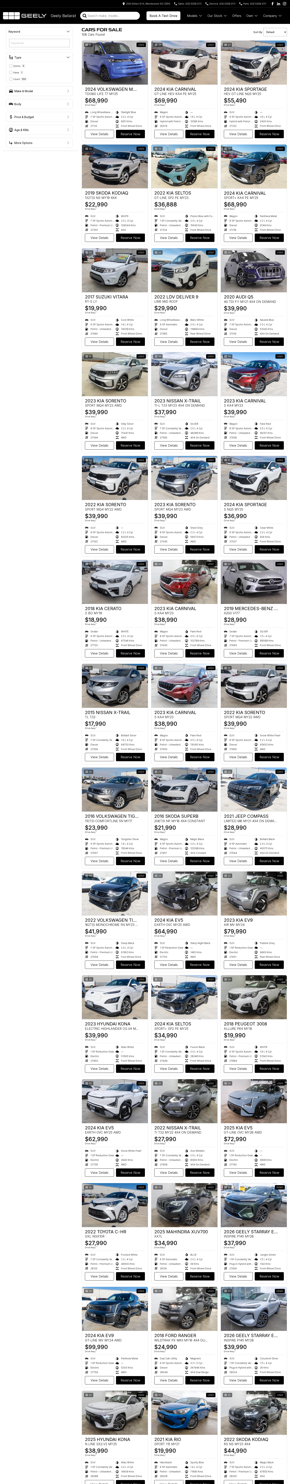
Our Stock (214, 16)
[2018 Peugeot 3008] (254, 997)
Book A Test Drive (163, 16)
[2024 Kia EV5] (184, 894)
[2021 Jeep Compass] (254, 790)
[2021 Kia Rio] (184, 1413)
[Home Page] (25, 16)
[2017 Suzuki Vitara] (115, 270)
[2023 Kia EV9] (254, 894)
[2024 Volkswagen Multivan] (115, 63)
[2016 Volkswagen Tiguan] (115, 790)
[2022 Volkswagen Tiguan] (115, 894)
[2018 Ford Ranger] (184, 1309)
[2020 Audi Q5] (254, 270)
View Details (99, 134)
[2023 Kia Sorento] (115, 374)
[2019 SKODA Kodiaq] (115, 167)
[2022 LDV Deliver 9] (184, 270)
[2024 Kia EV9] (115, 1309)
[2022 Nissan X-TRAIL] (184, 1101)
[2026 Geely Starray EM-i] (254, 1205)
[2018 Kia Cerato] (115, 582)
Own (249, 16)
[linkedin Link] (278, 3)
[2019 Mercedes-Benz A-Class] (254, 582)
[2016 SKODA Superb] (184, 790)
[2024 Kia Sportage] (254, 63)
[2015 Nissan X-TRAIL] (115, 686)
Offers (236, 16)
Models (192, 16)
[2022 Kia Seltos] (184, 167)
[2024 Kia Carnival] (184, 63)
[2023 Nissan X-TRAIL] (184, 374)
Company (270, 16)
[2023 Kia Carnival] (254, 374)
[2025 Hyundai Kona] (115, 1413)
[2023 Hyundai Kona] (115, 997)
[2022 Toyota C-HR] (115, 1205)
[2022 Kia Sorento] (115, 478)
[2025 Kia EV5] (254, 1101)
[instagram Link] (284, 3)
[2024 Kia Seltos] (184, 997)
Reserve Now (130, 134)
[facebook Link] (272, 3)
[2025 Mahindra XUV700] (184, 1205)
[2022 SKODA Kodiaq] (254, 1413)
